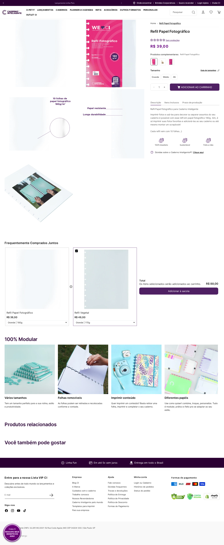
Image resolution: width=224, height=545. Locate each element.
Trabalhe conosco (80, 494)
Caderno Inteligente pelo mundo (87, 502)
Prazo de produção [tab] (192, 102)
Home (153, 23)
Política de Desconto (117, 502)
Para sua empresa (80, 510)
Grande (155, 77)
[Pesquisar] (193, 12)
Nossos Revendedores (83, 498)
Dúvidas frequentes (117, 487)
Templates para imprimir (83, 506)
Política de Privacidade (118, 498)
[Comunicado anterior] (3, 3)
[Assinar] (51, 495)
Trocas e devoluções (118, 490)
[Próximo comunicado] (121, 3)
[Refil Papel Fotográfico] (154, 62)
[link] (37, 279)
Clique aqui (198, 152)
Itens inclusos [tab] (171, 102)
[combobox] (183, 12)
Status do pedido (142, 490)
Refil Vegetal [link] (82, 312)
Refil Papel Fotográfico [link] (20, 312)
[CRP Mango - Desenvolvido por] (22, 536)
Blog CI (75, 483)
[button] (62, 9)
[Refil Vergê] (171, 62)
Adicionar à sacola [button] (178, 291)
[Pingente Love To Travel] (162, 62)
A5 (174, 77)
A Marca (76, 487)
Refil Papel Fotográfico (170, 23)
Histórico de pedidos (144, 487)
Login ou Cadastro (142, 483)
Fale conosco (114, 483)
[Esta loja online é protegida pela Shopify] (211, 498)
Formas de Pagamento (118, 506)
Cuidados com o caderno (84, 490)
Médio (166, 77)
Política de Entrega (117, 494)
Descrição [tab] (156, 102)
